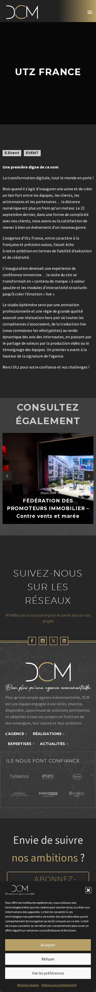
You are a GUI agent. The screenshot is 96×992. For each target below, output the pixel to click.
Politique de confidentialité (59, 985)
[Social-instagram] (43, 641)
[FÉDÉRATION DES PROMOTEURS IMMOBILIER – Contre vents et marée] (48, 478)
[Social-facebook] (32, 641)
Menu (90, 12)
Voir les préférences (48, 973)
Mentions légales (28, 985)
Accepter (48, 945)
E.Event (12, 153)
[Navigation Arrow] (7, 476)
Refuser (48, 959)
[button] (88, 890)
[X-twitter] (53, 641)
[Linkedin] (64, 641)
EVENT (32, 153)
